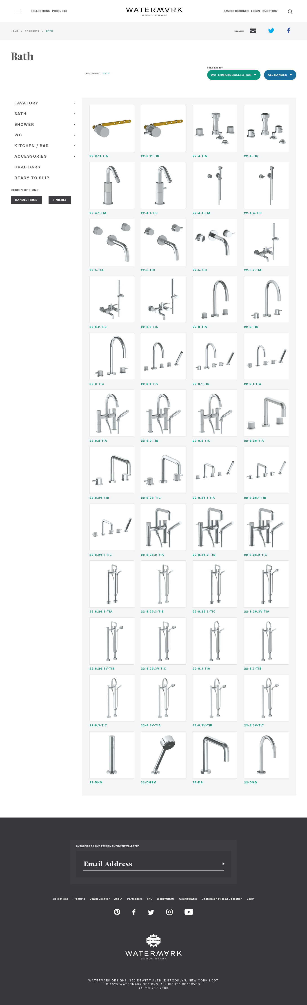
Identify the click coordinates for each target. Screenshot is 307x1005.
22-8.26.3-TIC (204, 611)
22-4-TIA (200, 156)
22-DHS (95, 782)
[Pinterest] (117, 913)
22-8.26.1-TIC (100, 555)
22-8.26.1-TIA (204, 498)
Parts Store (134, 898)
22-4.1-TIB (149, 213)
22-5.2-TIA (253, 270)
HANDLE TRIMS (26, 199)
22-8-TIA (200, 327)
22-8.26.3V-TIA (256, 611)
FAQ (149, 898)
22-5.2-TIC (149, 327)
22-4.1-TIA (98, 213)
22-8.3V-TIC (254, 725)
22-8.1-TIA (149, 384)
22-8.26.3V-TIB (102, 668)
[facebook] (288, 31)
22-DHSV (148, 782)
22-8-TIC (96, 384)
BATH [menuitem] (20, 113)
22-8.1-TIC (252, 384)
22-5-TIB (148, 270)
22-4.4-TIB (253, 213)
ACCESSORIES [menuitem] (30, 156)
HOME (14, 30)
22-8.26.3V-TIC (153, 668)
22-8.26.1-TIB (255, 498)
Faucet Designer (236, 11)
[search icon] (13, 10)
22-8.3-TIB (253, 668)
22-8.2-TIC (201, 441)
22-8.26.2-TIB (204, 555)
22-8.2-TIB (149, 441)
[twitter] (271, 31)
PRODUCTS (32, 30)
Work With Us (166, 898)
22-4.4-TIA (202, 213)
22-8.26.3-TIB (152, 611)
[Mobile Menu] (17, 12)
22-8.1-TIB (201, 384)
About (118, 898)
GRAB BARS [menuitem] (27, 167)
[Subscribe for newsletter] (221, 864)
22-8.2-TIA (98, 441)
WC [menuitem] (18, 135)
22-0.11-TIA (98, 156)
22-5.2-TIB (98, 327)
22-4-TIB (251, 156)
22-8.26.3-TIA (101, 611)
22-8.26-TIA (254, 441)
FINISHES (60, 199)
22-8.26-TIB (99, 498)
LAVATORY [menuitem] (26, 103)
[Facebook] (134, 913)
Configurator (188, 898)
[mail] (253, 31)
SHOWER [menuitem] (24, 124)
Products (59, 11)
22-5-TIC (200, 270)
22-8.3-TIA (201, 668)
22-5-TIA (96, 270)
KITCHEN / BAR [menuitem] (31, 145)
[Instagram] (169, 913)
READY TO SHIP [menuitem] (31, 178)
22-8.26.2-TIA (152, 555)
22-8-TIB (251, 327)
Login (255, 11)
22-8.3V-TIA (151, 725)
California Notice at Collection (222, 898)
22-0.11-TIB (150, 156)
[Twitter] (151, 913)
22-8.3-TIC (98, 725)
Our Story (270, 11)
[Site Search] (290, 12)
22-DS (198, 782)
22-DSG (250, 782)
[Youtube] (189, 913)
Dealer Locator (100, 898)
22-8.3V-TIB (202, 725)
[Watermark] (154, 12)
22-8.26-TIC (151, 498)
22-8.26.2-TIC (255, 555)
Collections (40, 11)
